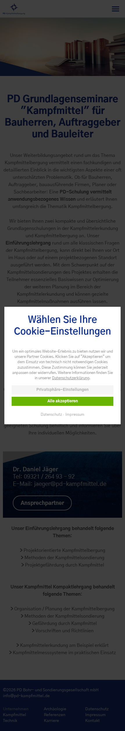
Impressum (74, 415)
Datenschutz (51, 415)
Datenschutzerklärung (70, 378)
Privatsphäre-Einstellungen (62, 390)
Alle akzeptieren (62, 401)
